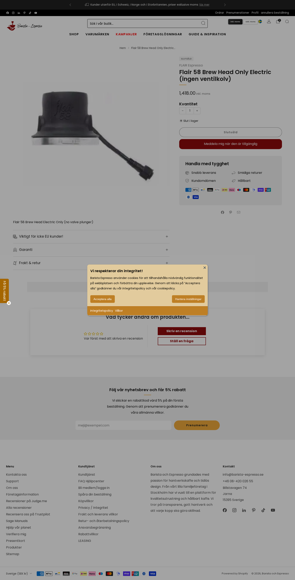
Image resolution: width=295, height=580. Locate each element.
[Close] (205, 268)
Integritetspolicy (101, 311)
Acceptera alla (103, 299)
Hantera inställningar (188, 299)
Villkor (119, 311)
